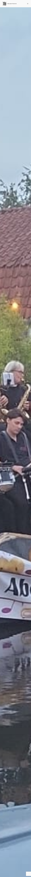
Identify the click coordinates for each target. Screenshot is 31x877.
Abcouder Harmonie (12, 3)
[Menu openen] (28, 4)
